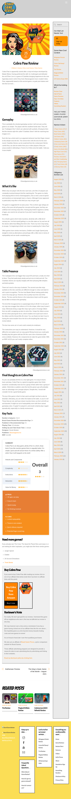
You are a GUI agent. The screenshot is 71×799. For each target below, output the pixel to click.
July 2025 (57, 225)
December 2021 (59, 378)
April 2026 (57, 193)
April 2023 (57, 321)
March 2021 (57, 410)
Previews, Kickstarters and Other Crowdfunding (60, 159)
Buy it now (11, 603)
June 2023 (57, 314)
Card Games (58, 136)
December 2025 (59, 207)
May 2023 (57, 317)
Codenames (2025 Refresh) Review (40, 709)
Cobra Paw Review (25, 63)
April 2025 (57, 236)
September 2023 (59, 303)
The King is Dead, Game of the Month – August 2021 (37, 671)
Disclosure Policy (60, 776)
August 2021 (58, 392)
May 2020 (57, 445)
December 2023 (59, 293)
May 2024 (57, 275)
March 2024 (57, 282)
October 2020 (58, 427)
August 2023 (58, 307)
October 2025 (58, 215)
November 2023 (59, 296)
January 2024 (58, 289)
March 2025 (57, 239)
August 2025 (58, 222)
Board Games (59, 134)
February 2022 (58, 371)
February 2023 (58, 328)
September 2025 (59, 218)
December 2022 (59, 335)
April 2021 (57, 406)
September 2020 (59, 431)
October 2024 (58, 257)
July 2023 (57, 310)
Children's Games (16, 68)
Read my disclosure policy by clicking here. (18, 658)
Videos (56, 103)
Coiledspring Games (60, 141)
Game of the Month (60, 149)
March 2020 (57, 452)
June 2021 (57, 399)
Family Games (60, 146)
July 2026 (57, 183)
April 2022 (57, 363)
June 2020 (57, 442)
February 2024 (58, 286)
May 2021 (57, 402)
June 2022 (57, 356)
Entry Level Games (28, 68)
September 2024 (59, 261)
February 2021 (58, 413)
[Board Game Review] (9, 14)
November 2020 (59, 424)
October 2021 (58, 385)
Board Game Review (9, 732)
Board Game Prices (27, 642)
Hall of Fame (58, 94)
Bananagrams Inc (15, 432)
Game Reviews (6, 705)
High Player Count (60, 151)
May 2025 (57, 232)
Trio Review (6, 708)
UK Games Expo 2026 (61, 79)
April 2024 (57, 278)
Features (56, 101)
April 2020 (57, 449)
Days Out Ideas (59, 99)
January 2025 (58, 247)
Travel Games (62, 164)
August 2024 (58, 264)
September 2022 (59, 346)
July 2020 (57, 438)
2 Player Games (59, 129)
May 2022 (57, 360)
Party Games (38, 68)
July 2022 (57, 353)
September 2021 (59, 388)
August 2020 (58, 434)
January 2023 (58, 332)
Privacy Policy (59, 780)
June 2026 (57, 186)
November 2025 (59, 211)
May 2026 (57, 190)
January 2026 (58, 204)
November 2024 (59, 254)
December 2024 (59, 250)
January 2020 (58, 459)
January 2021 (58, 417)
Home (57, 739)
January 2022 (58, 374)
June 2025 (57, 229)
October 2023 (58, 300)
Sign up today (59, 42)
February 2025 (58, 243)
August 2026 (58, 179)
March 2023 (57, 325)
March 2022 (57, 367)
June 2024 (57, 271)
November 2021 (59, 381)
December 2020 (59, 420)
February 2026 (58, 200)
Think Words (9, 562)
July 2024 (57, 268)
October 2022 (58, 342)
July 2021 (57, 395)
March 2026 (57, 197)
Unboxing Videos (60, 166)
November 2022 (59, 339)
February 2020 (58, 456)
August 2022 (58, 349)
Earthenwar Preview (12, 669)
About (57, 761)
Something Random (60, 106)
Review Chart (58, 91)
